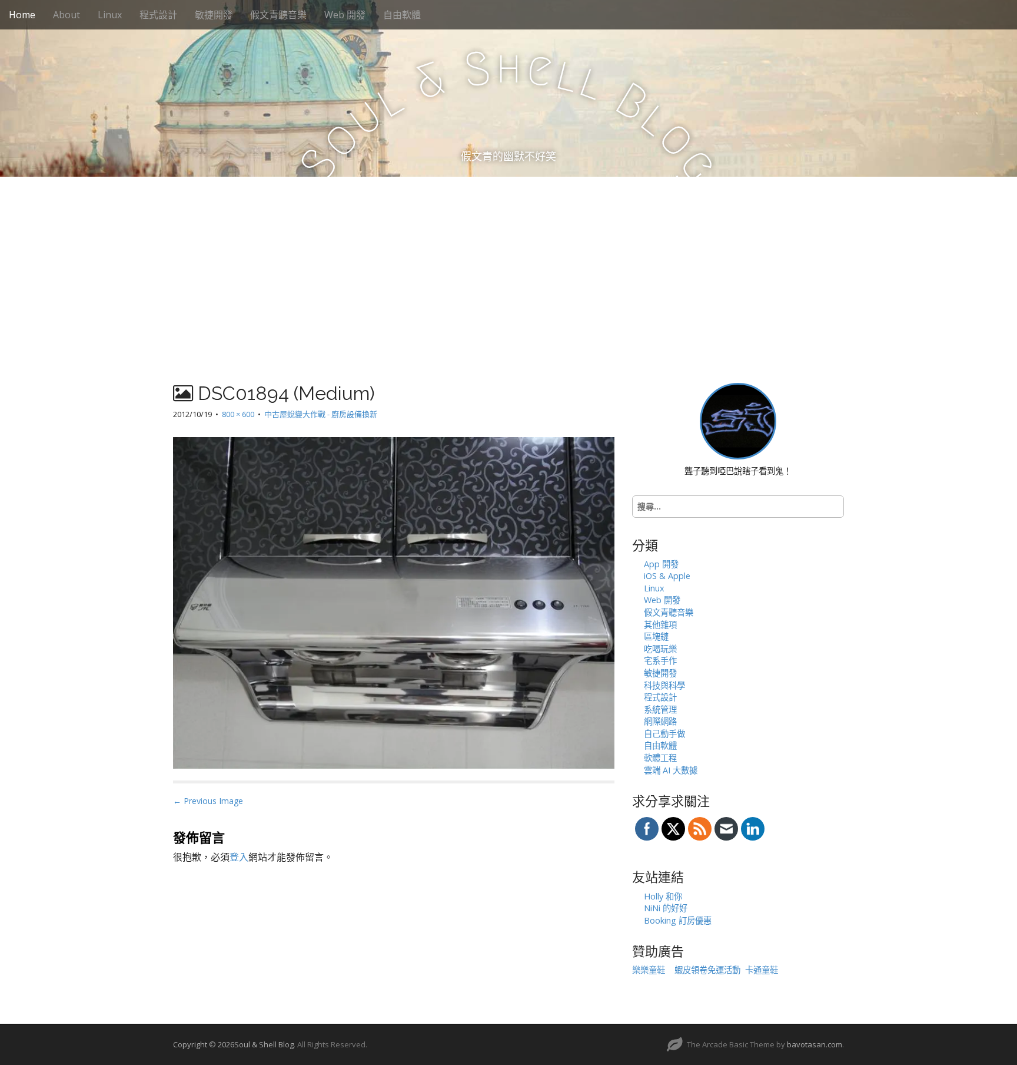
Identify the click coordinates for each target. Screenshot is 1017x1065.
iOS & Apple (667, 575)
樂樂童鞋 (648, 969)
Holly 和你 (663, 896)
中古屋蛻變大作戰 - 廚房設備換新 (320, 414)
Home (22, 14)
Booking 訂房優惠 (678, 920)
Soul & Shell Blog (264, 1044)
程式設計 (158, 14)
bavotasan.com (814, 1044)
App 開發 (661, 564)
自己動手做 (664, 733)
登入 (239, 857)
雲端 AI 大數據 (670, 770)
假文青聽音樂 (278, 14)
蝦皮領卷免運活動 (707, 969)
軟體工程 (660, 757)
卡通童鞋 (761, 969)
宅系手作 (660, 660)
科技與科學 (664, 685)
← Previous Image (208, 800)
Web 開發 (344, 14)
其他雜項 (660, 624)
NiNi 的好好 (665, 908)
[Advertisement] (508, 265)
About (66, 14)
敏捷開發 (213, 14)
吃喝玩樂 (660, 648)
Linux (110, 14)
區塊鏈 (656, 636)
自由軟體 (402, 14)
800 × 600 (238, 414)
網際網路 (660, 721)
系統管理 (660, 709)
